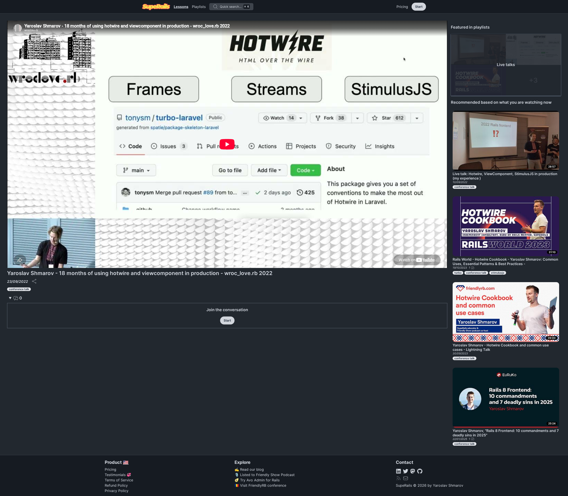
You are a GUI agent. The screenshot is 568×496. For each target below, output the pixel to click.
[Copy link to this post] (34, 281)
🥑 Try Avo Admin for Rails (257, 480)
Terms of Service (119, 480)
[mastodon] (412, 471)
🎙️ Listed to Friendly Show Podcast (265, 475)
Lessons (181, 6)
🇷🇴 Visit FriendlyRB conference (260, 485)
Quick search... (234, 6)
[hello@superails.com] (405, 478)
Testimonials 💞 (118, 475)
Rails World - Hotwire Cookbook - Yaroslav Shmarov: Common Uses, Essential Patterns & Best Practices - (505, 261)
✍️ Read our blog (249, 469)
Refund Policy (116, 485)
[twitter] (405, 471)
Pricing (402, 6)
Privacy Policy (116, 490)
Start (418, 6)
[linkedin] (398, 471)
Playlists (199, 6)
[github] (419, 471)
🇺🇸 (125, 462)
